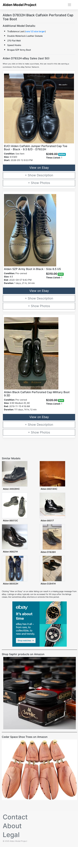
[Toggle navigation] (69, 4)
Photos (45, 183)
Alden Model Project (19, 5)
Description (45, 175)
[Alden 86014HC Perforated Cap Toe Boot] (52, 474)
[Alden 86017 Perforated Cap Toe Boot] (52, 505)
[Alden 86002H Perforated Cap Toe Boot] (14, 568)
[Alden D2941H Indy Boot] (52, 568)
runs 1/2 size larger (35, 31)
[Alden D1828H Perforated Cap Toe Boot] (52, 537)
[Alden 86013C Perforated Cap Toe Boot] (14, 505)
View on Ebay (39, 167)
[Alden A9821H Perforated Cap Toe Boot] (14, 536)
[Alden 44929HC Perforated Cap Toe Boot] (14, 474)
